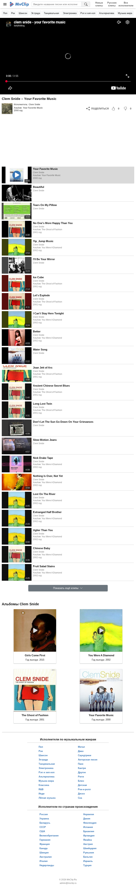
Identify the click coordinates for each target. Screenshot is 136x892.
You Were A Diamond (101, 655)
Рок (13, 13)
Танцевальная (51, 13)
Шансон (23, 13)
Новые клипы (99, 4)
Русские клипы (112, 4)
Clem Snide (34, 104)
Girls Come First (35, 655)
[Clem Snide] (7, 108)
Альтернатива (106, 13)
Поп (5, 13)
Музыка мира (125, 13)
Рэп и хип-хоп (87, 13)
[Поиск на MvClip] (86, 4)
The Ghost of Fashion (35, 715)
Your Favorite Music (33, 108)
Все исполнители (125, 4)
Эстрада (35, 13)
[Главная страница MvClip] (19, 4)
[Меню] (5, 4)
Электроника (69, 13)
